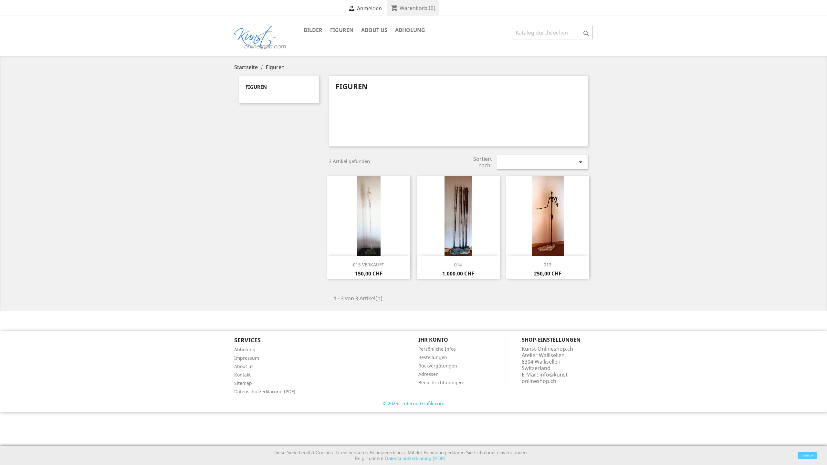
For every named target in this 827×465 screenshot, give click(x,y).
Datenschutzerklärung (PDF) (264, 391)
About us (374, 30)
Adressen (428, 374)
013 (547, 265)
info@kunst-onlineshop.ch (545, 378)
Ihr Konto (433, 339)
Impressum (246, 358)
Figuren (341, 30)
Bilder (313, 30)
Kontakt (242, 375)
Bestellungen (432, 357)
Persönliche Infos (437, 349)
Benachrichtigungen (440, 382)
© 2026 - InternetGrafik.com (413, 403)
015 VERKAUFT (368, 265)
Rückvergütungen (437, 366)
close (807, 455)
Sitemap (243, 383)
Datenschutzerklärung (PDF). (416, 458)
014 (458, 265)
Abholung (410, 30)
